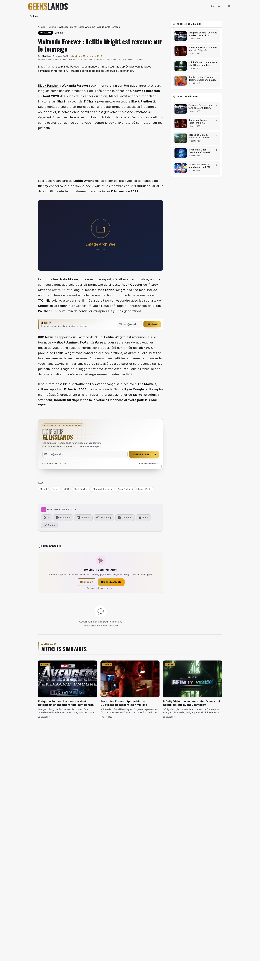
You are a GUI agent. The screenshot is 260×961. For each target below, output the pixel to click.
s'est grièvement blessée (114, 112)
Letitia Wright (144, 489)
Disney (43, 186)
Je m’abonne (152, 324)
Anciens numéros (147, 463)
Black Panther (48, 85)
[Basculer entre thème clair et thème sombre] (212, 6)
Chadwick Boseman (102, 489)
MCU (66, 489)
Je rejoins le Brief (142, 454)
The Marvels (147, 384)
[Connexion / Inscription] (229, 6)
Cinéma (52, 27)
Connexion (86, 581)
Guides (34, 16)
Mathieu (46, 56)
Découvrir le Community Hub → (100, 588)
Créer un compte (111, 581)
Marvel (138, 394)
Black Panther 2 (125, 489)
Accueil (41, 27)
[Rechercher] (219, 6)
